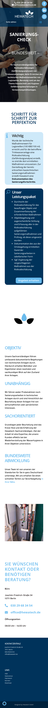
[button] (4, 703)
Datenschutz (9, 676)
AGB (6, 674)
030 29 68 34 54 (24, 3)
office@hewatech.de (25, 612)
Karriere (7, 680)
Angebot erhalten (28, 280)
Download (8, 683)
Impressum (8, 678)
